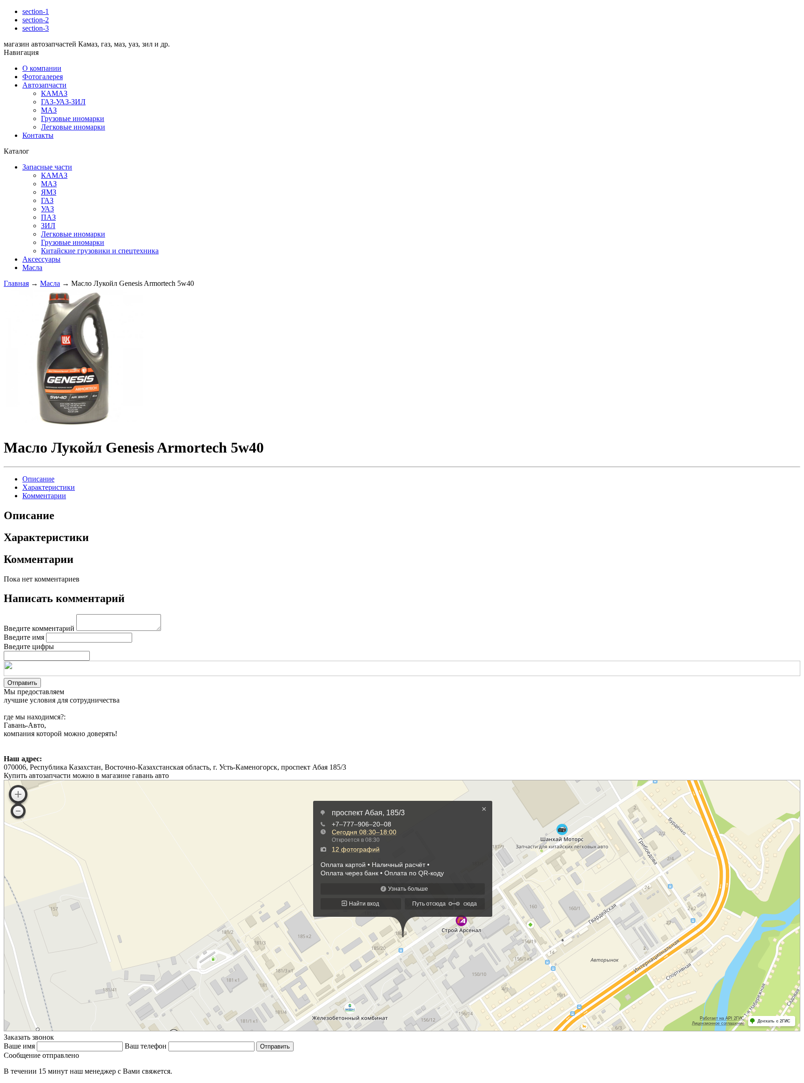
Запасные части (47, 167)
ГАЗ (47, 200)
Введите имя (24, 637)
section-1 (35, 11)
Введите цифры (29, 646)
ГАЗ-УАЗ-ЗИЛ (63, 102)
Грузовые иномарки (72, 118)
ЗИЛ (48, 226)
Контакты (38, 135)
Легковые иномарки (73, 127)
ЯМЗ (48, 192)
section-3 (35, 28)
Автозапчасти (44, 85)
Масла (32, 267)
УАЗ (47, 209)
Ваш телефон (146, 1046)
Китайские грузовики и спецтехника (100, 251)
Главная (16, 283)
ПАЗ (48, 217)
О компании (41, 68)
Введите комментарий (39, 628)
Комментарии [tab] (44, 496)
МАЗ (49, 110)
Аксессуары (41, 259)
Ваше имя (19, 1046)
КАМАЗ (54, 93)
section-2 (35, 20)
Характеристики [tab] (48, 487)
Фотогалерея (42, 77)
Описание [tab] (38, 479)
